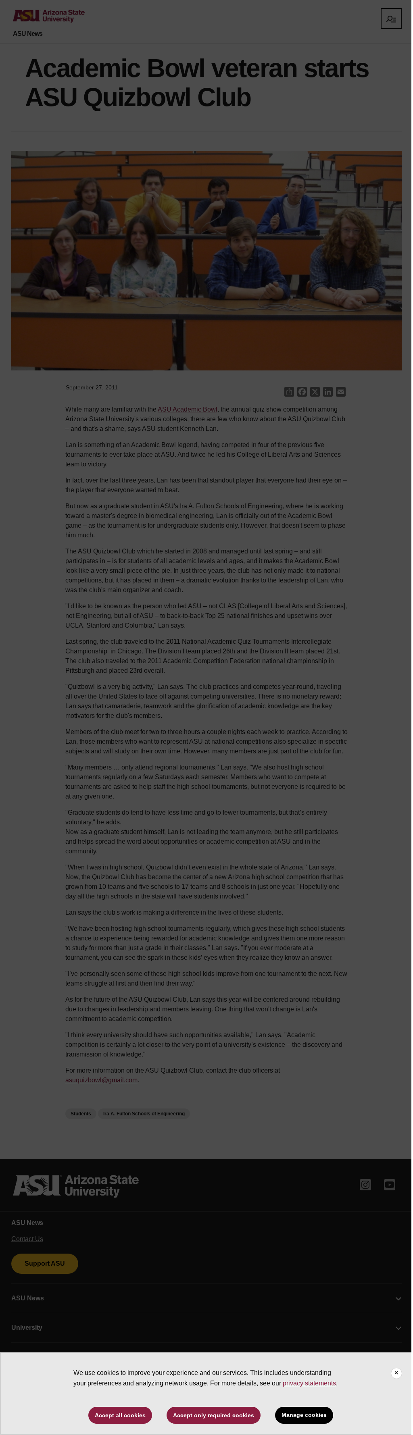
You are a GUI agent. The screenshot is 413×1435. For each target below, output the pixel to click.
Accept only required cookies (213, 1415)
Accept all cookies (120, 1415)
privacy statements (309, 1383)
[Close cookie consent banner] (396, 1373)
